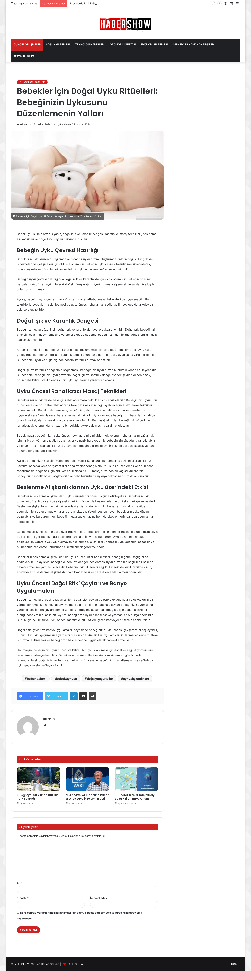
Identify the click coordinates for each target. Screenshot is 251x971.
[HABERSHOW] (125, 24)
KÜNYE (234, 964)
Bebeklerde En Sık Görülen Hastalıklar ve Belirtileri (100, 3)
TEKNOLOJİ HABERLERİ (89, 44)
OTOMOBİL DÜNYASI (123, 44)
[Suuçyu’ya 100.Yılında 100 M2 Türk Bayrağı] (38, 779)
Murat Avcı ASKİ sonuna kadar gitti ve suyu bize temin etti (87, 797)
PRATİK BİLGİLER (24, 56)
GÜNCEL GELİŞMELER (27, 44)
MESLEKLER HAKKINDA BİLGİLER (193, 44)
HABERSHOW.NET (78, 964)
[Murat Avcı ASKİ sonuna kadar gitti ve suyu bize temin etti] (87, 779)
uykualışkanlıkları (136, 679)
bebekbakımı (36, 679)
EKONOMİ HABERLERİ (154, 44)
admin (23, 124)
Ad (19, 883)
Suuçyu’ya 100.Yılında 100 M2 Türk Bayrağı (37, 797)
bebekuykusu (66, 679)
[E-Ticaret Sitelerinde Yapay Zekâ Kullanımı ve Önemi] (136, 779)
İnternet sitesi (99, 898)
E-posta (23, 898)
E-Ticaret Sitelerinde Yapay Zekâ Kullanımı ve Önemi (134, 797)
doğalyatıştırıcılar (100, 679)
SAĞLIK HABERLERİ (58, 44)
